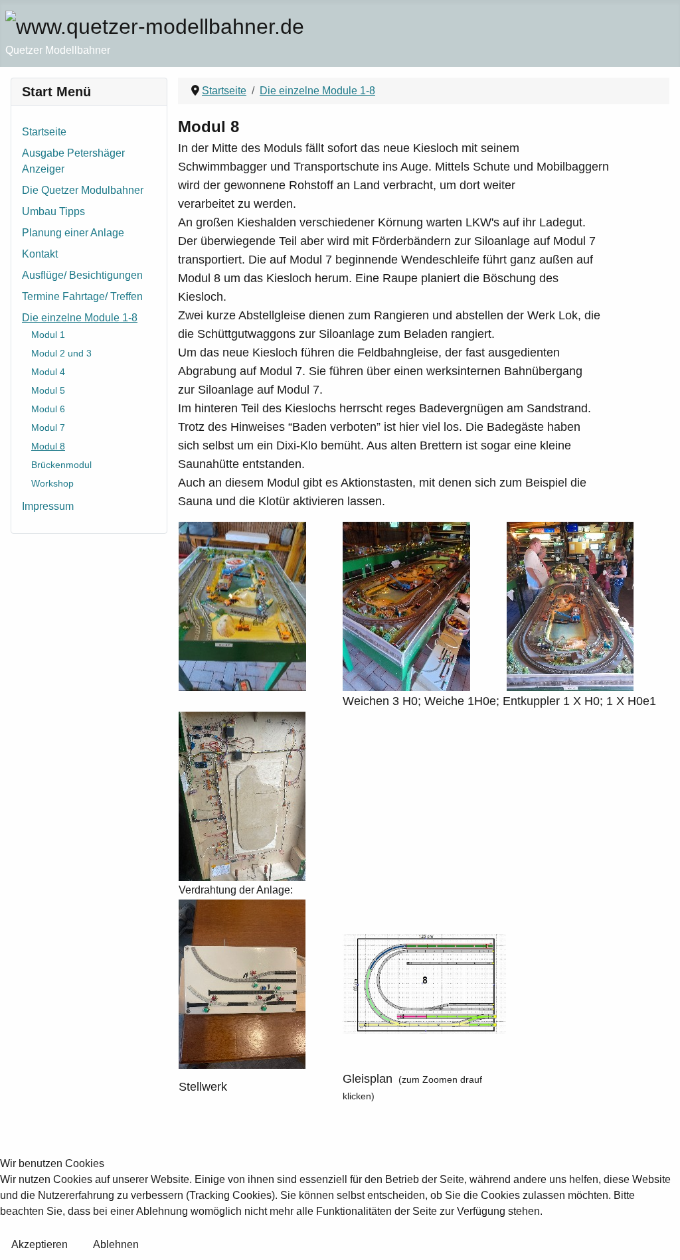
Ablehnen (116, 1244)
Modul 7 (48, 427)
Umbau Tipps (53, 211)
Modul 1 (48, 334)
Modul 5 (48, 390)
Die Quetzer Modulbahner (82, 190)
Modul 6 (48, 409)
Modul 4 (48, 371)
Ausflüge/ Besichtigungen (82, 275)
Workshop (52, 483)
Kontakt (40, 254)
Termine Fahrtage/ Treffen (82, 296)
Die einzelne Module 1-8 (79, 317)
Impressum (48, 506)
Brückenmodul (61, 464)
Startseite (44, 131)
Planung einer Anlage (73, 232)
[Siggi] (424, 982)
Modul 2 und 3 (61, 353)
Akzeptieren (39, 1244)
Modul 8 (48, 446)
